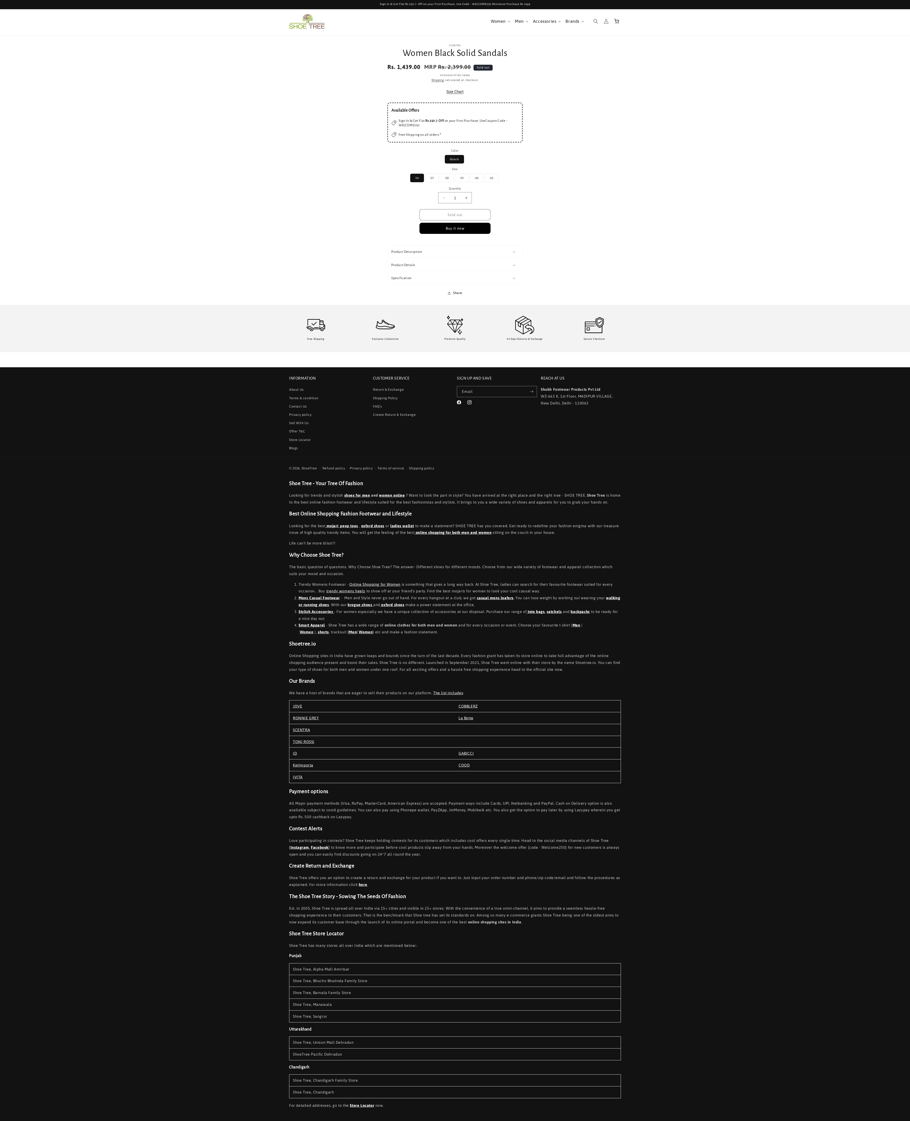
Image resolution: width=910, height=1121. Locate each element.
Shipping (438, 80)
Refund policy (334, 468)
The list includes (448, 693)
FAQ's (377, 406)
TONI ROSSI (303, 742)
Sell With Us (299, 423)
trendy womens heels (345, 591)
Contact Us (298, 406)
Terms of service (391, 468)
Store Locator (300, 440)
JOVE (297, 706)
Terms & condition (303, 398)
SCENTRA (301, 730)
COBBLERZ (468, 706)
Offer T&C (297, 431)
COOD (464, 765)
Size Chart (455, 91)
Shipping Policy (385, 398)
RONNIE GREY (306, 718)
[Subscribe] (531, 391)
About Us (296, 389)
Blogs (293, 448)
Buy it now (455, 228)
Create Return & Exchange (394, 415)
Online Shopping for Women (374, 584)
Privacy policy (300, 415)
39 (464, 179)
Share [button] (457, 293)
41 (494, 179)
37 (434, 179)
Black (457, 160)
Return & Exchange (388, 389)
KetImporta (303, 765)
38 (449, 179)
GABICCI (466, 753)
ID (295, 753)
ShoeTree (309, 468)
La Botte (466, 718)
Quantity (455, 188)
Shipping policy (421, 468)
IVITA (298, 777)
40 (479, 179)
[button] (500, 21)
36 (419, 179)
